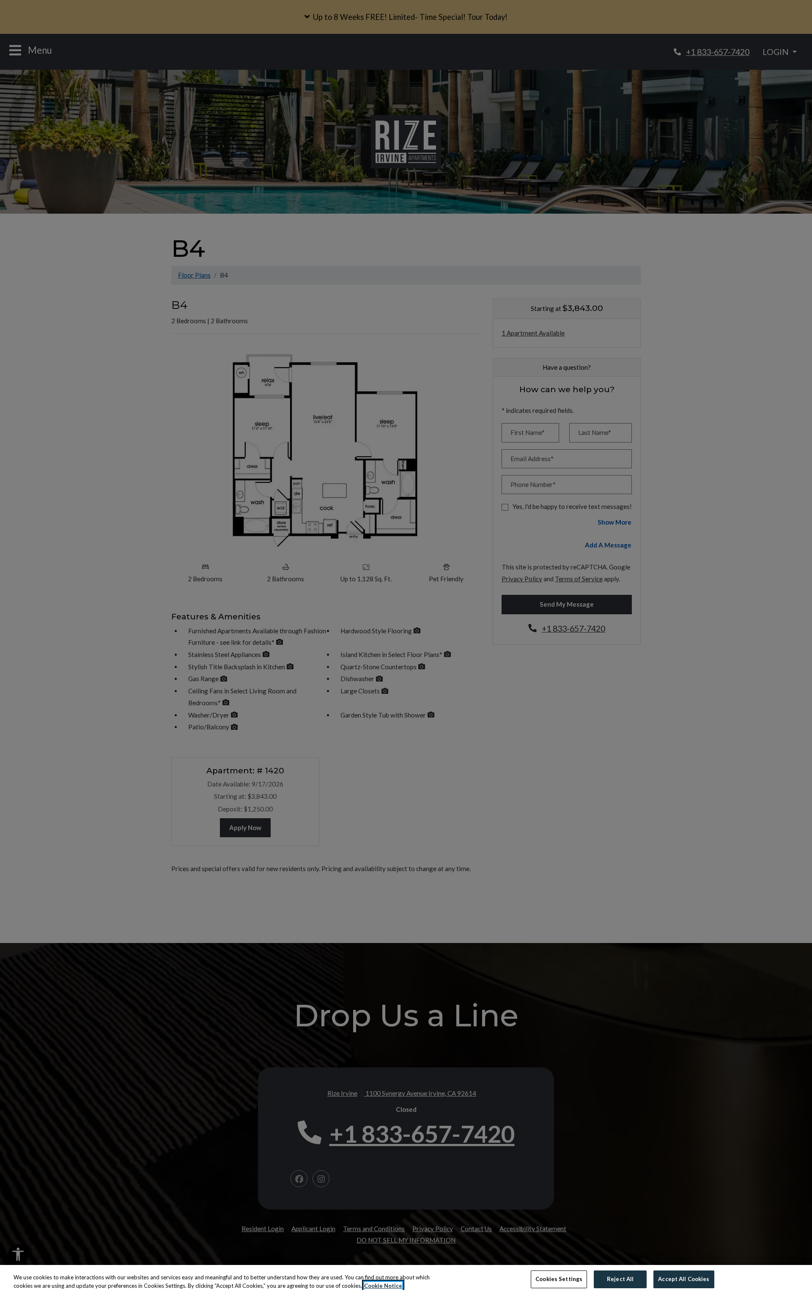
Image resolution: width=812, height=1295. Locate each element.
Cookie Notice (383, 1285)
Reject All (620, 1279)
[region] (406, 1280)
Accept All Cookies (683, 1279)
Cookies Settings (558, 1279)
